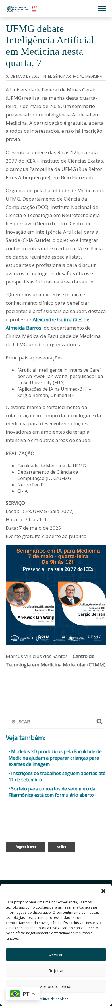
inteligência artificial (63, 76)
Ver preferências (56, 986)
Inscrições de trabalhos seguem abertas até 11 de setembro (57, 776)
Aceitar (56, 955)
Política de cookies (53, 999)
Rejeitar (56, 970)
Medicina (93, 76)
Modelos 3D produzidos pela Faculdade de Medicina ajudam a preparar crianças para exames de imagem (55, 757)
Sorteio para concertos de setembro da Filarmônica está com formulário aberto (52, 792)
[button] (103, 891)
